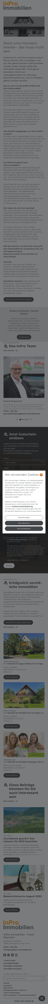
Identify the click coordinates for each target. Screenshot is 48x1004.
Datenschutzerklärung (22, 506)
